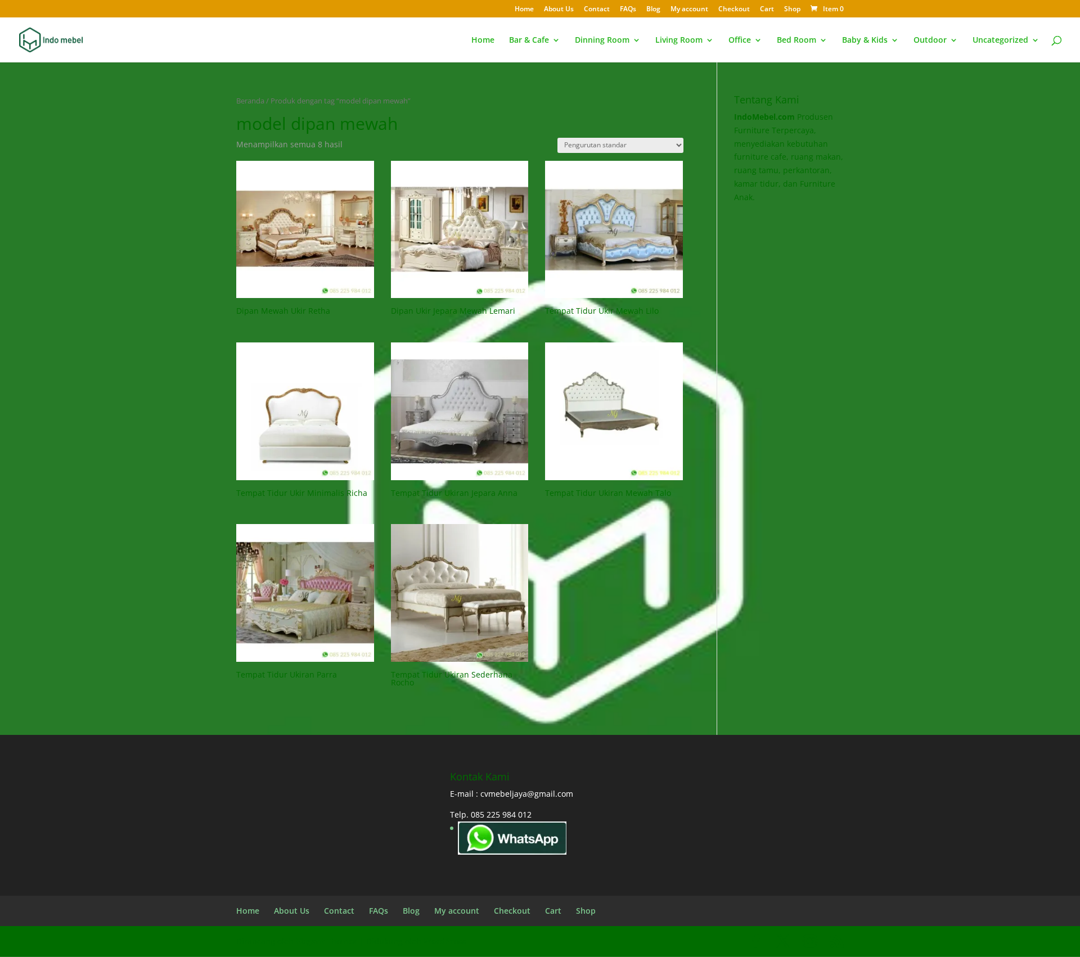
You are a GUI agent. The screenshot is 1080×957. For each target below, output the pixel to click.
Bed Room (796, 40)
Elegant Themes (326, 941)
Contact (597, 9)
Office (739, 40)
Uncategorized (1000, 40)
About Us (559, 9)
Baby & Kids (865, 40)
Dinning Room (602, 40)
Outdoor (930, 40)
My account (689, 9)
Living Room (679, 40)
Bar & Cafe (529, 40)
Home (524, 9)
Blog (653, 9)
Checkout (734, 9)
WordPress (445, 941)
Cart (767, 9)
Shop (792, 9)
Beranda (250, 101)
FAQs (628, 9)
